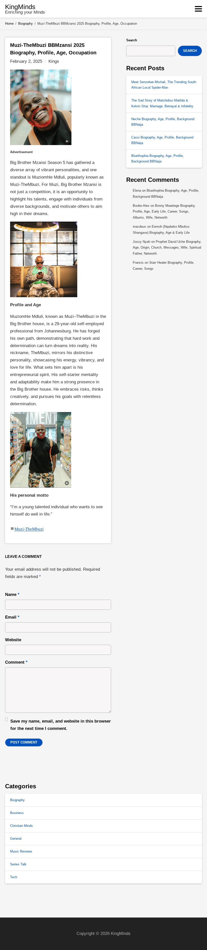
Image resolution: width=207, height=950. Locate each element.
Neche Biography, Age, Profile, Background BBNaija (162, 121)
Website (13, 639)
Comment (16, 662)
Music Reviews (21, 851)
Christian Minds (21, 826)
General (15, 838)
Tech (13, 877)
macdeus (139, 226)
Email (12, 617)
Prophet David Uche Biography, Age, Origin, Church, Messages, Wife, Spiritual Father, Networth (167, 247)
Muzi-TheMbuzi (29, 529)
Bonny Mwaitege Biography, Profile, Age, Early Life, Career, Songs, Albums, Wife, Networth (164, 211)
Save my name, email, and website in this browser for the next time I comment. (60, 725)
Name (12, 594)
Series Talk (18, 864)
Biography (17, 800)
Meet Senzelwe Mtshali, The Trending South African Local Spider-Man (163, 84)
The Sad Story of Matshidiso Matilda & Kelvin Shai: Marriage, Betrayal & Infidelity (162, 103)
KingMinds (20, 7)
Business (17, 813)
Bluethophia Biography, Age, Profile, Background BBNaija (157, 158)
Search (131, 40)
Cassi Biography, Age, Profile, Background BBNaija (162, 140)
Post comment (23, 742)
